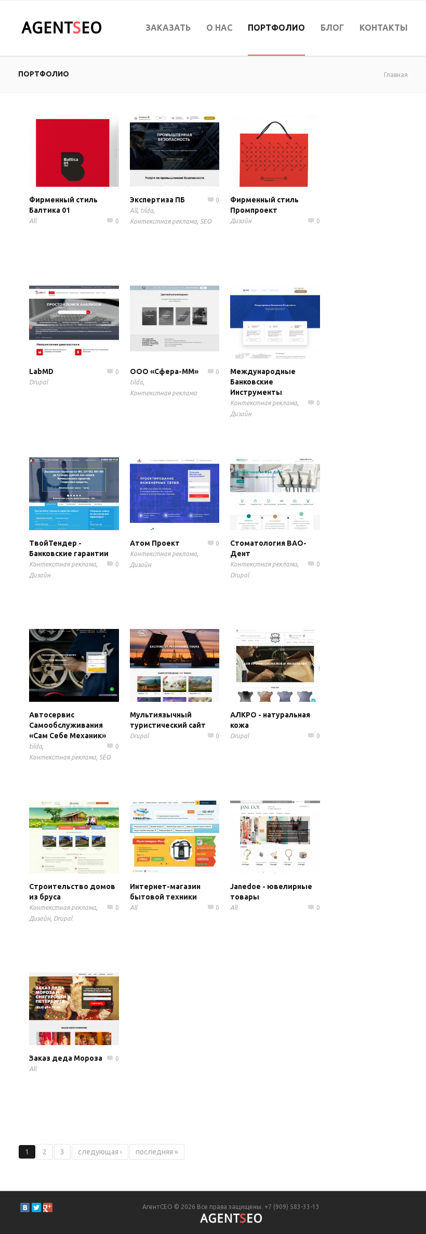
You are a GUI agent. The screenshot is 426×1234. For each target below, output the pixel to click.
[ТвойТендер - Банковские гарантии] (88, 494)
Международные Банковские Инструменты (263, 381)
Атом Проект (155, 543)
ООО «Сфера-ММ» (164, 371)
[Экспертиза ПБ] (189, 150)
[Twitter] (36, 1207)
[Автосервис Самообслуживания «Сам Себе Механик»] (88, 665)
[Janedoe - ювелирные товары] (289, 837)
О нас (219, 27)
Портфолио (276, 27)
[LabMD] (88, 322)
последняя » (157, 1152)
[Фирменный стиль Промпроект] (289, 150)
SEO (205, 221)
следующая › (100, 1152)
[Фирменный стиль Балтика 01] (88, 150)
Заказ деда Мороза (65, 1058)
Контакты (384, 27)
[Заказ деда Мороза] (88, 1009)
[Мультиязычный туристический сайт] (189, 665)
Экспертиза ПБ (157, 200)
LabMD (41, 371)
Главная (396, 74)
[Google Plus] (47, 1207)
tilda (146, 210)
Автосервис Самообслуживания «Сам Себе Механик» (67, 725)
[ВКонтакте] (25, 1207)
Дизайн (240, 220)
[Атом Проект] (189, 494)
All (32, 220)
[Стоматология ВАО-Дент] (289, 494)
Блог (332, 27)
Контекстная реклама (163, 221)
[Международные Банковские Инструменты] (289, 322)
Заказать (168, 27)
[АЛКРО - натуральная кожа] (289, 665)
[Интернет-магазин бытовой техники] (189, 837)
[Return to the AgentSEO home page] (61, 27)
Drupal (38, 382)
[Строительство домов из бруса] (88, 837)
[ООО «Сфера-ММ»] (189, 322)
